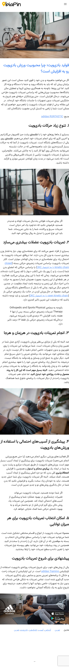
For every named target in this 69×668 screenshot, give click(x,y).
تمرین (57, 630)
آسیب (40, 630)
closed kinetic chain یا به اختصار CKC (37, 265)
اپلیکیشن (33, 630)
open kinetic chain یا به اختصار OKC (49, 296)
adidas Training (50, 571)
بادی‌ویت (24, 630)
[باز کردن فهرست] (65, 4)
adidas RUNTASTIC (52, 117)
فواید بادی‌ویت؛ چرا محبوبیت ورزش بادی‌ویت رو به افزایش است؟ (36, 68)
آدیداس (47, 630)
